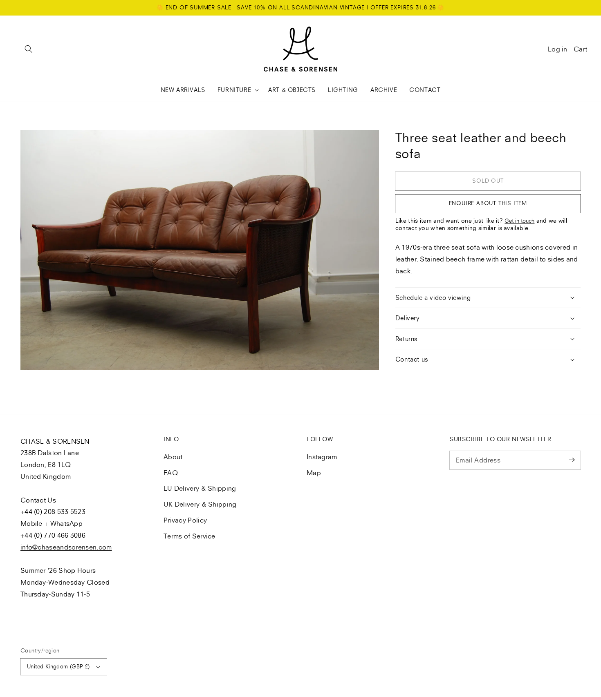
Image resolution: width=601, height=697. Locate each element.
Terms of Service (189, 536)
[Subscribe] (572, 460)
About (173, 457)
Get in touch (519, 220)
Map (314, 473)
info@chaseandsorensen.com (66, 547)
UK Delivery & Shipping (200, 504)
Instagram (322, 457)
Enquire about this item (488, 203)
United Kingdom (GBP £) (58, 666)
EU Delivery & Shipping (200, 488)
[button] (28, 49)
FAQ (171, 473)
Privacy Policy (185, 520)
